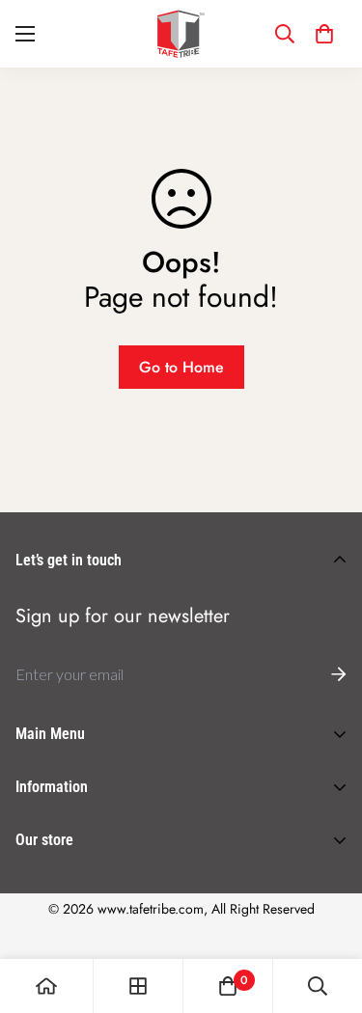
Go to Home (181, 367)
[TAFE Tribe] (181, 34)
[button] (324, 34)
